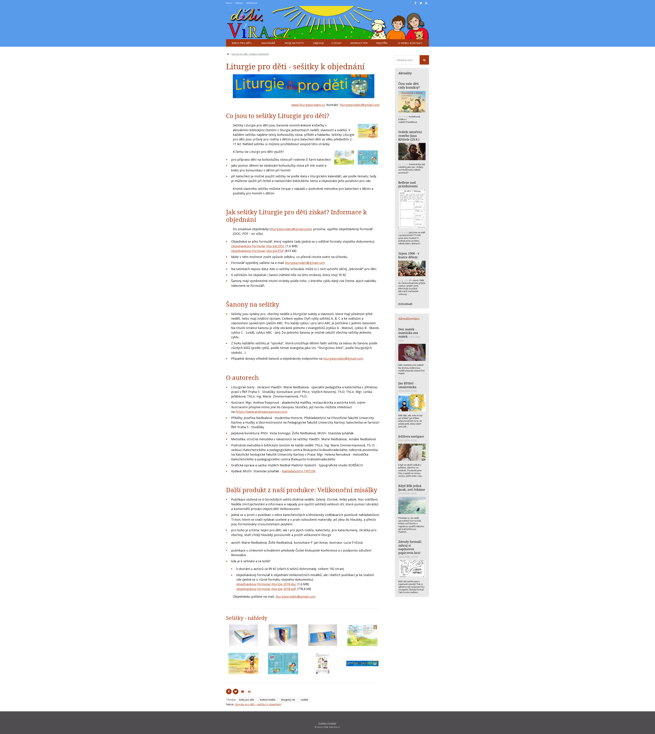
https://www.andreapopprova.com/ (262, 412)
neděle (304, 699)
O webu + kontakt (327, 723)
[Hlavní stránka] (228, 54)
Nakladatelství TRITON (298, 471)
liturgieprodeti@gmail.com (360, 105)
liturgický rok (288, 699)
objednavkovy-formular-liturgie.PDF (257, 251)
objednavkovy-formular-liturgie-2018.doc (266, 584)
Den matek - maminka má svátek (408, 333)
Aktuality (405, 73)
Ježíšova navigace (411, 436)
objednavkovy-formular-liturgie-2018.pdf (266, 589)
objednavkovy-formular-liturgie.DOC (258, 246)
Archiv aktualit (405, 303)
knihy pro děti (246, 699)
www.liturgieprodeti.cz (308, 105)
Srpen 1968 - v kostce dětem (408, 255)
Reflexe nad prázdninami (408, 184)
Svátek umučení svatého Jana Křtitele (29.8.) (410, 135)
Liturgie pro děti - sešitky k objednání (250, 54)
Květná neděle (267, 699)
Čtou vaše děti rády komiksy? (409, 85)
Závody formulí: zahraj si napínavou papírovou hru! (410, 547)
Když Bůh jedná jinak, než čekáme (411, 488)
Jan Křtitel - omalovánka (407, 385)
